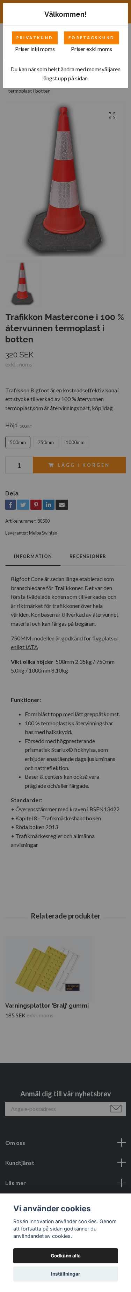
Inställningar (65, 1274)
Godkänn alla (66, 1255)
